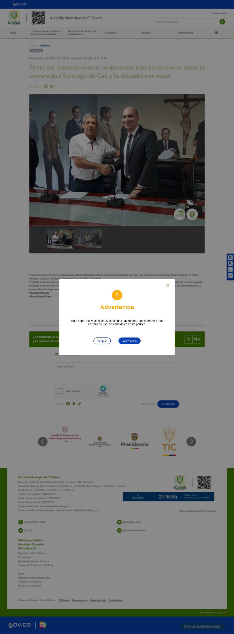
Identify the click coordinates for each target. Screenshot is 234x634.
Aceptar (102, 340)
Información (129, 340)
